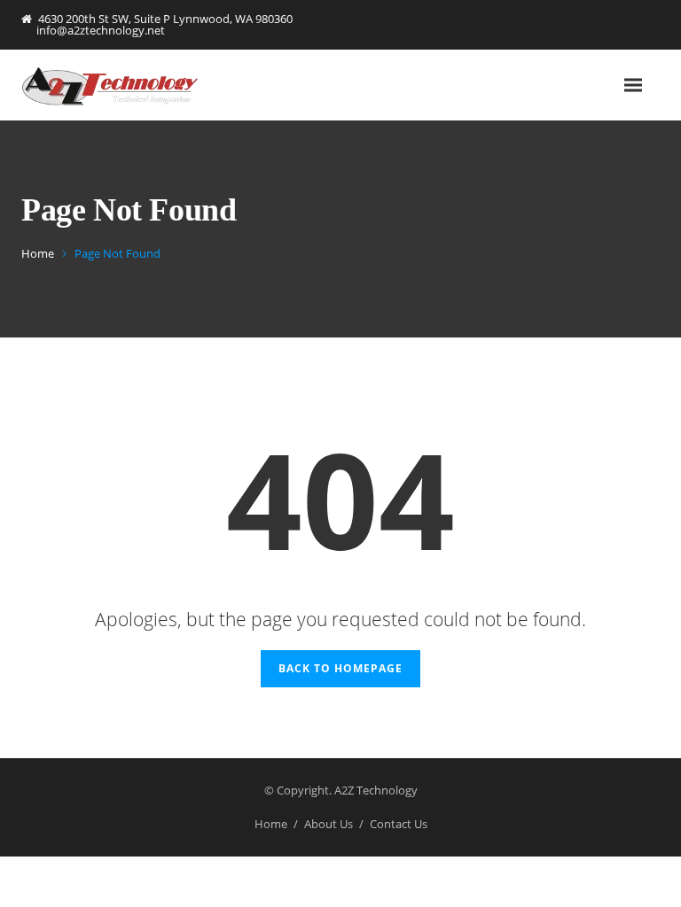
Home (37, 253)
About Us (328, 824)
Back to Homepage (340, 668)
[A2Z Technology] (110, 85)
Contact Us (398, 824)
